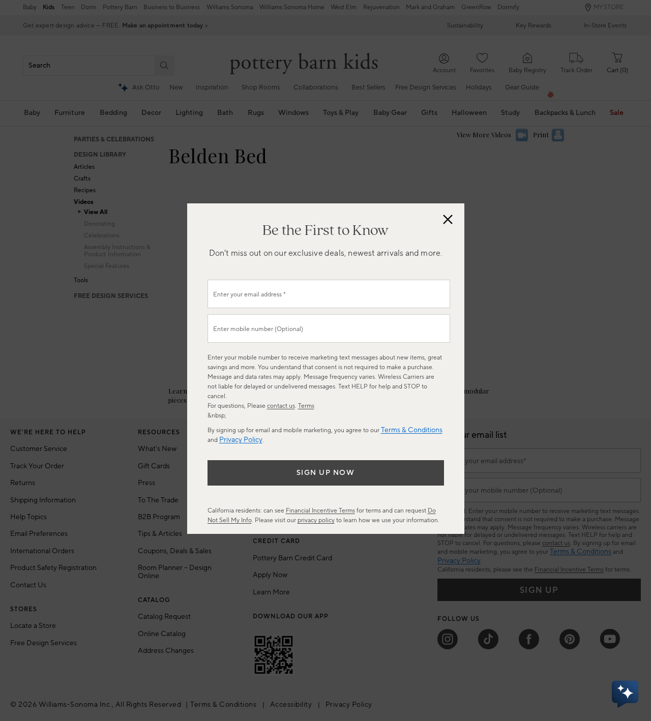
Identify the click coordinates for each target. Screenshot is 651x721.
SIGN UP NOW (326, 472)
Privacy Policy (240, 439)
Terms (306, 406)
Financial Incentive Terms (320, 511)
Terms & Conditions (411, 430)
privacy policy (316, 520)
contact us (281, 406)
